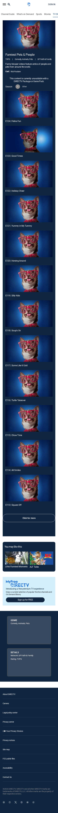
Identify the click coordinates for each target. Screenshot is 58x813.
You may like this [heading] (13, 547)
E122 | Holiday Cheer (14, 190)
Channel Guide (7, 14)
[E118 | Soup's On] (29, 313)
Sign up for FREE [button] (25, 599)
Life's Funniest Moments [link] (16, 566)
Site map (6, 749)
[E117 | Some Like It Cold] (29, 348)
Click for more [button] (29, 518)
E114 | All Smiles (13, 470)
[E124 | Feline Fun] (29, 104)
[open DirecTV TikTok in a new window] (33, 802)
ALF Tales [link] (34, 566)
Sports (39, 14)
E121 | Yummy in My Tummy (18, 225)
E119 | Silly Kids (12, 295)
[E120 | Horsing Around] (29, 244)
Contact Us (7, 777)
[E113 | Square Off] (29, 488)
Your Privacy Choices (14, 731)
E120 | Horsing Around (15, 260)
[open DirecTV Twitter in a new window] (16, 802)
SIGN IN (51, 4)
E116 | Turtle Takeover (15, 400)
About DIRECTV (9, 694)
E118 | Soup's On (13, 330)
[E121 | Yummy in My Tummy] (29, 209)
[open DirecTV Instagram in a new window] (22, 802)
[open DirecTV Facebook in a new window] (10, 802)
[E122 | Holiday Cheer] (29, 174)
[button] (4, 4)
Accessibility (7, 768)
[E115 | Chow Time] (29, 418)
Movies (47, 14)
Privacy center (8, 721)
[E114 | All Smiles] (29, 453)
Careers (6, 703)
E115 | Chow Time (13, 435)
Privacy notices (9, 740)
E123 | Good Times (14, 155)
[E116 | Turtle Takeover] (29, 383)
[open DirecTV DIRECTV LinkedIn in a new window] (4, 802)
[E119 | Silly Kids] (29, 278)
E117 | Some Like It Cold (16, 365)
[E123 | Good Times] (29, 139)
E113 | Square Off (13, 504)
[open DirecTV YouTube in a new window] (27, 802)
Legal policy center (10, 712)
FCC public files (9, 758)
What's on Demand (25, 14)
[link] (16, 557)
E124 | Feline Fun (13, 121)
